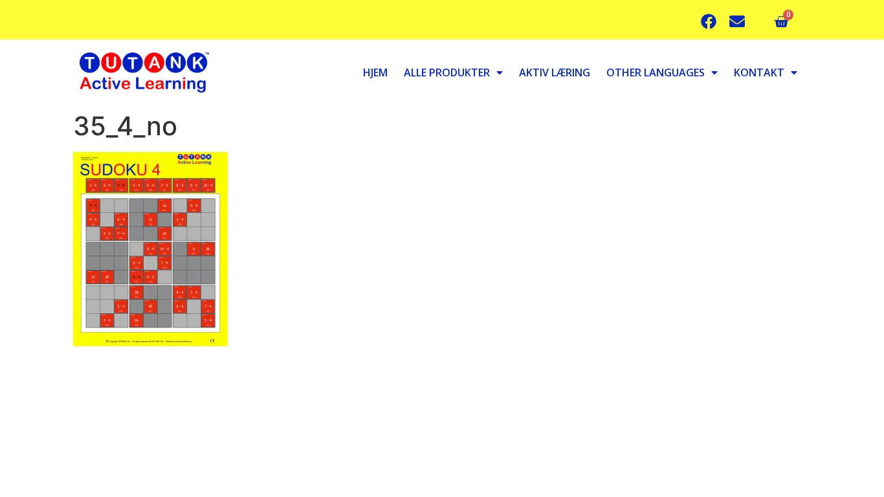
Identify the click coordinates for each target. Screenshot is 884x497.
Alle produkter (447, 72)
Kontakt (759, 72)
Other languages (655, 72)
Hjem (375, 72)
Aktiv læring (554, 72)
